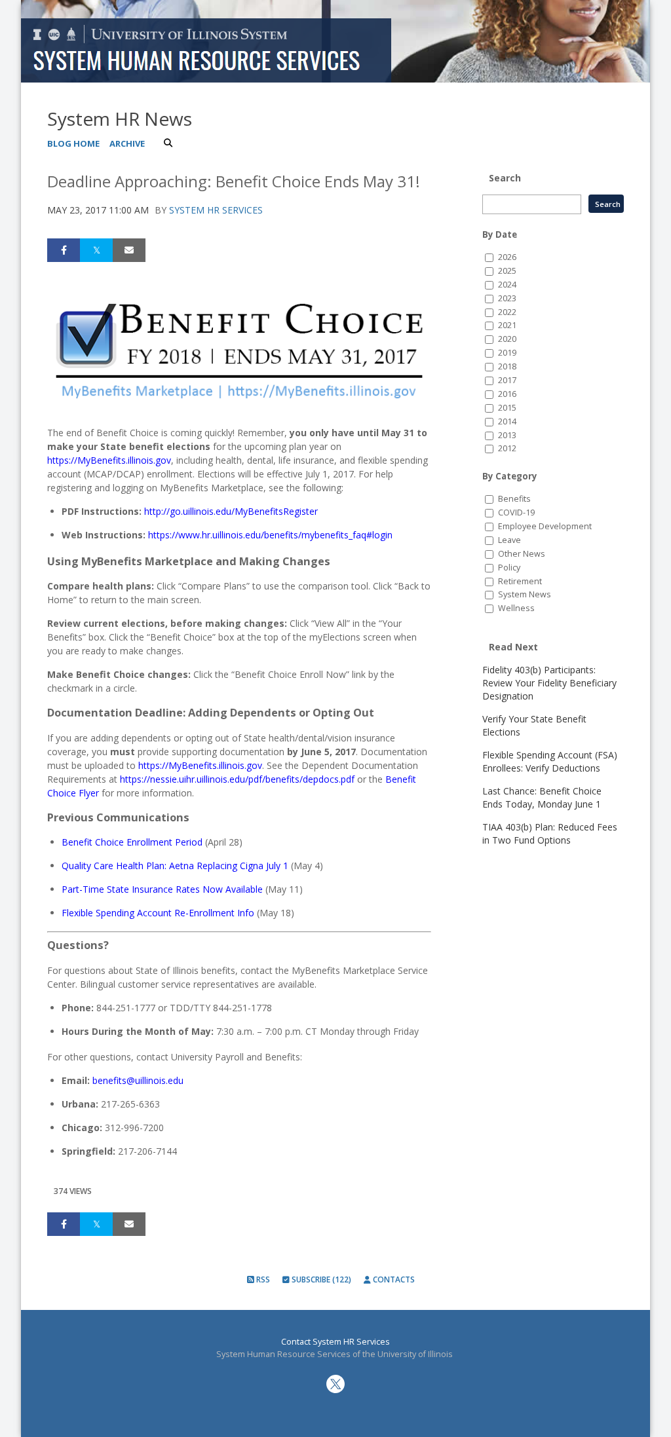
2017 (507, 380)
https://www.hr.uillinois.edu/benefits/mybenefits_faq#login (270, 535)
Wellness (516, 608)
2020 (507, 339)
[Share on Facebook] (63, 250)
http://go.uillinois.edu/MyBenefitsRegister (231, 511)
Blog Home (73, 143)
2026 (507, 257)
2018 (507, 366)
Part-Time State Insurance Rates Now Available (162, 889)
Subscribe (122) (320, 1279)
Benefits (514, 498)
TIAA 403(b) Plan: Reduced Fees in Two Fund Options (549, 833)
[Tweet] (96, 250)
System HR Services (216, 210)
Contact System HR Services (335, 1341)
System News (524, 594)
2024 (507, 284)
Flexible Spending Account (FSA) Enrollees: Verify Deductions (549, 761)
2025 (507, 270)
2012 (507, 448)
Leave (509, 540)
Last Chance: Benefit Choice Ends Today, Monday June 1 (542, 797)
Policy (509, 567)
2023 (507, 298)
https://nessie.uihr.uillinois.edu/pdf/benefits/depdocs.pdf (237, 779)
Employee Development (545, 526)
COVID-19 (516, 512)
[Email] (129, 250)
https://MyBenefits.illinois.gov (109, 460)
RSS (262, 1279)
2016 (507, 394)
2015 (507, 407)
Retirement (520, 581)
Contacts (393, 1279)
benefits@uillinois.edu (137, 1080)
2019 (507, 352)
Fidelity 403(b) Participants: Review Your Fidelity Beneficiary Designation (549, 682)
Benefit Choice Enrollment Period (132, 842)
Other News (521, 553)
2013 (507, 435)
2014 (507, 421)
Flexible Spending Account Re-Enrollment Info (158, 912)
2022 (507, 312)
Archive (127, 143)
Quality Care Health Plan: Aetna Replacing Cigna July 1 (175, 865)
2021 (507, 325)
